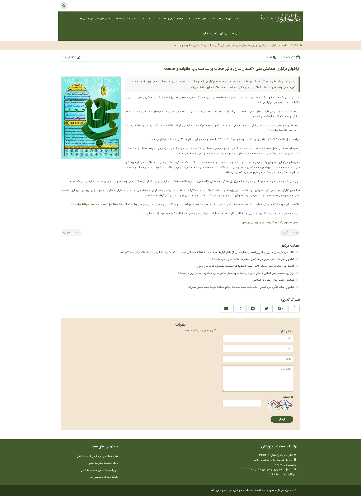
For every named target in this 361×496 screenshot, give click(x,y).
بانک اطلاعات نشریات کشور (103, 463)
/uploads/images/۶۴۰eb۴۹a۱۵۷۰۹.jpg (265, 222)
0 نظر (269, 57)
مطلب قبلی (289, 232)
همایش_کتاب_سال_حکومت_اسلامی (273, 280)
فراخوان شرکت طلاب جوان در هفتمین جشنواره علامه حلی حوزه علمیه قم (252, 259)
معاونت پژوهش (230, 18)
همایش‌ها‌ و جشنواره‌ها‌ (131, 18)
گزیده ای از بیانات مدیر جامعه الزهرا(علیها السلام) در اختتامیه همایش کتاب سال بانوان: (245, 266)
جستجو (63, 5)
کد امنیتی (288, 397)
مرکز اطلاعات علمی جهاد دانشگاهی (99, 470)
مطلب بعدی (72, 232)
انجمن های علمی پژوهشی (97, 18)
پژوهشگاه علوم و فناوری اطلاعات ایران (97, 456)
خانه (296, 45)
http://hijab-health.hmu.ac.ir (197, 204)
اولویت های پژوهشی (203, 18)
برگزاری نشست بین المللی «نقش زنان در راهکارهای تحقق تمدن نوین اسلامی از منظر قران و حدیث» (236, 273)
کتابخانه (236, 33)
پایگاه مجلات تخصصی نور (104, 477)
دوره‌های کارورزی (175, 18)
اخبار (274, 45)
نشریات (155, 18)
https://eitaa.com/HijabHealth (102, 204)
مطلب (285, 45)
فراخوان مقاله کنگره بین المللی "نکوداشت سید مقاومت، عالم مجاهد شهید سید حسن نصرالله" (241, 287)
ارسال (282, 419)
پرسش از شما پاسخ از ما (215, 33)
